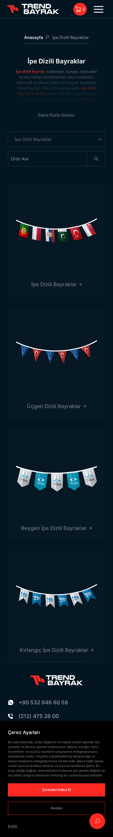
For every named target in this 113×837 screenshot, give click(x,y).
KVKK (12, 826)
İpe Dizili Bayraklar (70, 37)
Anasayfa (33, 37)
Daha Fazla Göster (56, 115)
